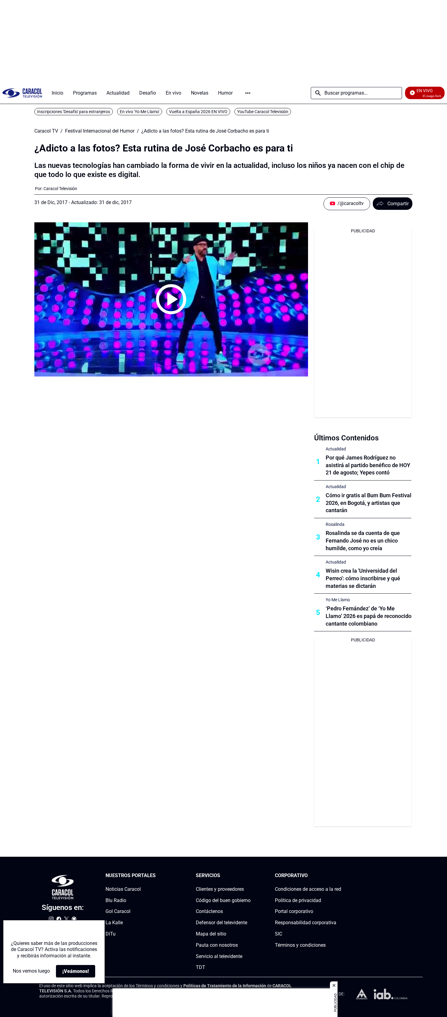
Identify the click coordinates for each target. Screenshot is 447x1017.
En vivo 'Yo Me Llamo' (139, 111)
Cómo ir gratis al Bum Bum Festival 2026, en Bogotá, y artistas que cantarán (368, 503)
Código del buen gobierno (223, 900)
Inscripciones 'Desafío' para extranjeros (73, 111)
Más (247, 93)
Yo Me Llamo (338, 599)
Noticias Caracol (123, 889)
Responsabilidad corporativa (305, 922)
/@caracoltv (351, 203)
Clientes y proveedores (220, 889)
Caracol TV (46, 131)
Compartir (398, 204)
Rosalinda (335, 524)
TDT (200, 967)
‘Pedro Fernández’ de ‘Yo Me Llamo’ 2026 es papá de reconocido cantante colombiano (368, 616)
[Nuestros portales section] (157, 876)
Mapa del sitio (211, 934)
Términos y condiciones (300, 945)
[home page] (22, 93)
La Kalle (114, 922)
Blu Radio (116, 900)
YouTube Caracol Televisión (262, 111)
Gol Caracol (118, 912)
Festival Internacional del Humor (99, 131)
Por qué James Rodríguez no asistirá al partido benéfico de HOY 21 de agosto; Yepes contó (368, 465)
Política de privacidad (298, 900)
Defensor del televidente (221, 922)
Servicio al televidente (219, 956)
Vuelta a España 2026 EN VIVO (198, 111)
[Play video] (171, 299)
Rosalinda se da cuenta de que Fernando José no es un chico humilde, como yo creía (363, 540)
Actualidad (336, 448)
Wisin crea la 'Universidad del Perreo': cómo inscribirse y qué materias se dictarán (363, 578)
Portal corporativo (294, 912)
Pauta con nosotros (217, 945)
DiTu (111, 934)
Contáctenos (209, 912)
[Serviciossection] (249, 876)
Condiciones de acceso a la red (308, 889)
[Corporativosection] (339, 876)
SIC (278, 934)
